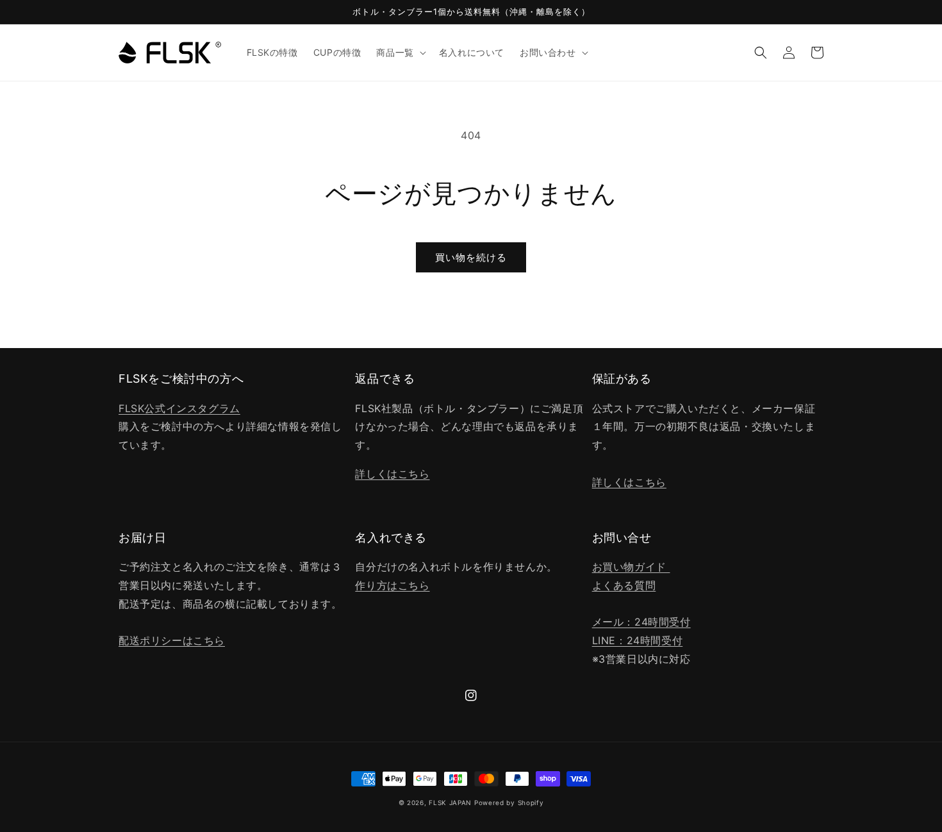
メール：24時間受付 (641, 621)
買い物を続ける (471, 257)
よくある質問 (624, 585)
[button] (399, 52)
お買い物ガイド (631, 566)
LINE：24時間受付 (637, 640)
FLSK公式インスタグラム (179, 408)
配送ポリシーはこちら (172, 640)
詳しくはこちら (392, 473)
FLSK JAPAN (450, 802)
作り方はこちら (392, 585)
